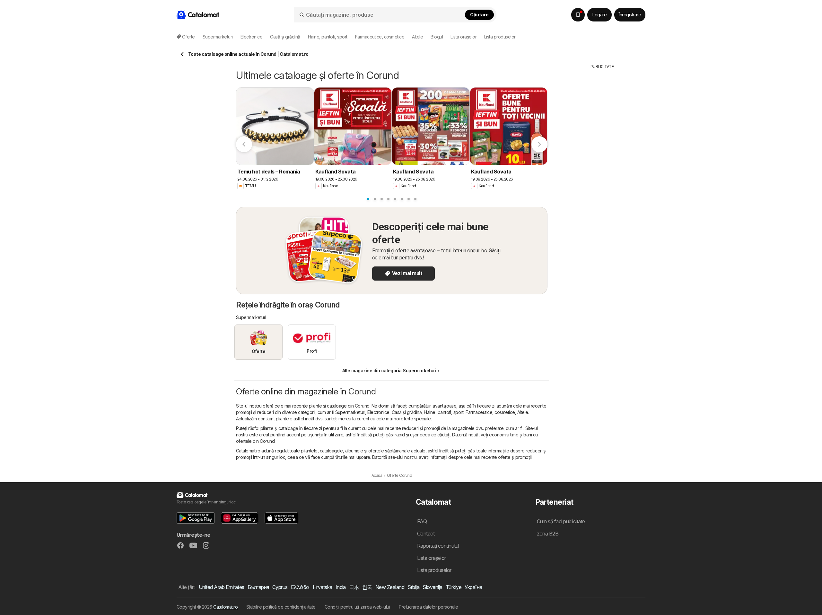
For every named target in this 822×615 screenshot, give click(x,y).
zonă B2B (548, 533)
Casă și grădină (407, 412)
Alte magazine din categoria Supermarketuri (389, 370)
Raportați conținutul (438, 546)
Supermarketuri (350, 412)
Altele (522, 412)
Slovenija (432, 587)
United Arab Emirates (221, 587)
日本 (354, 587)
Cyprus (280, 587)
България (258, 587)
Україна (473, 587)
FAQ (422, 521)
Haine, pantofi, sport (443, 412)
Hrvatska (322, 587)
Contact (425, 533)
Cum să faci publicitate (561, 521)
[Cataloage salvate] (578, 14)
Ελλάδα (300, 587)
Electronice (378, 412)
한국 (367, 587)
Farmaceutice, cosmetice (490, 412)
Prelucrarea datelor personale (428, 607)
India (341, 587)
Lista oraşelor (463, 36)
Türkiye (453, 587)
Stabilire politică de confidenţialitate (281, 607)
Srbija (413, 587)
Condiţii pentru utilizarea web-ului (357, 607)
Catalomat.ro (225, 607)
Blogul (437, 36)
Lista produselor (500, 36)
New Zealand (389, 587)
